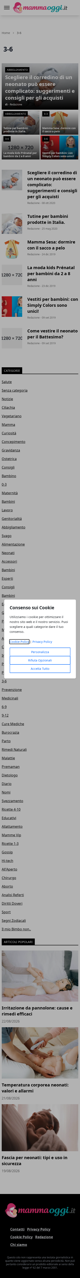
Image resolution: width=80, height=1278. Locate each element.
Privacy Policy (42, 642)
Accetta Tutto (40, 669)
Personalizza (40, 652)
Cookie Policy (19, 642)
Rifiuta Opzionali (40, 660)
